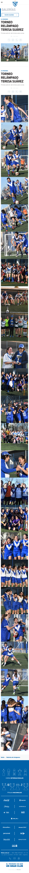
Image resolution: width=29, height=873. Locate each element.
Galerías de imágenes (13, 757)
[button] (9, 40)
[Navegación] (2, 2)
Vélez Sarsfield (15, 3)
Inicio (2, 757)
